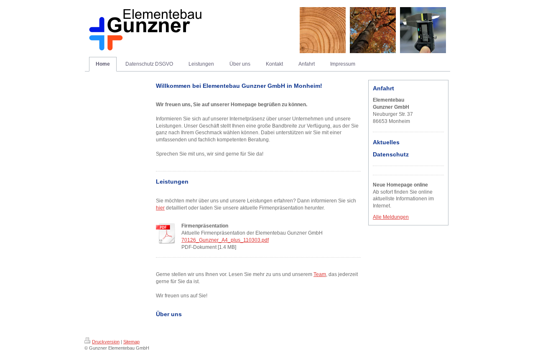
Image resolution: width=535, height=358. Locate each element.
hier (160, 208)
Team (319, 274)
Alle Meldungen (391, 217)
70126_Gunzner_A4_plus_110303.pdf (225, 240)
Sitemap (131, 341)
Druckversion (106, 341)
